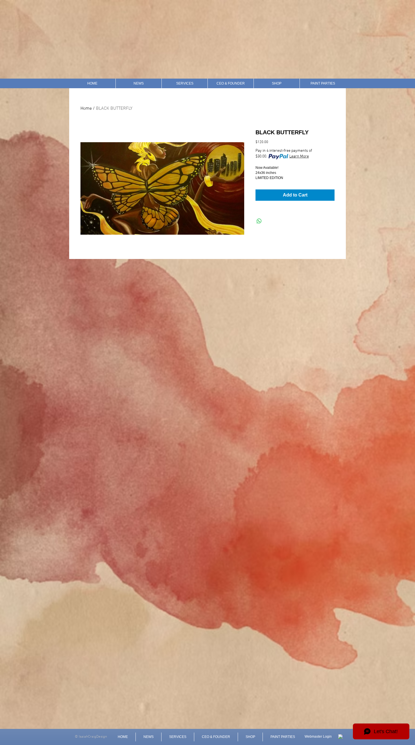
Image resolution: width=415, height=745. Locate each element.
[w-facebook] (340, 736)
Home (86, 108)
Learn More (299, 156)
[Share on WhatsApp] (259, 221)
